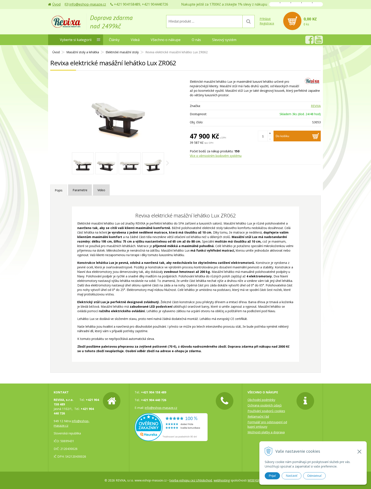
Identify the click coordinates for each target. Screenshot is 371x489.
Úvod (56, 4)
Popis (58, 190)
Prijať (272, 475)
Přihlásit (265, 19)
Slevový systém (224, 39)
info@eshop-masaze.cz (87, 4)
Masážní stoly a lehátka (82, 52)
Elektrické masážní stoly (122, 52)
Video (101, 190)
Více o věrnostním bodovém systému (216, 156)
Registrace (267, 23)
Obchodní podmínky (261, 400)
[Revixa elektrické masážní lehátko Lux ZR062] (118, 113)
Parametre (80, 190)
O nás (196, 39)
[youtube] (319, 42)
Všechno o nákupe (166, 39)
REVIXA (316, 106)
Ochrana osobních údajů (265, 405)
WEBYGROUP (257, 480)
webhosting (222, 480)
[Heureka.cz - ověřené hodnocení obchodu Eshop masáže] (171, 439)
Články (114, 39)
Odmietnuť (314, 475)
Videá (135, 39)
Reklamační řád (258, 416)
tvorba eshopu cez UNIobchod (190, 480)
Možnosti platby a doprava (266, 432)
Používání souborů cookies (266, 411)
